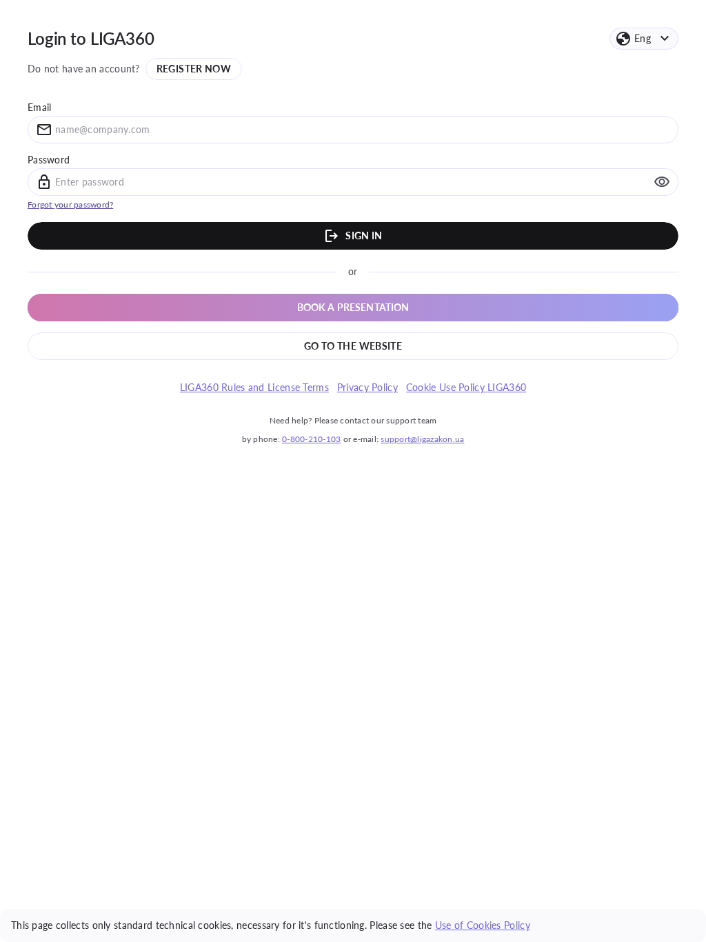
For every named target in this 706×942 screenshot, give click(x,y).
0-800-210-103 (311, 439)
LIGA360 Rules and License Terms (254, 387)
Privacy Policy (367, 387)
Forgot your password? (70, 204)
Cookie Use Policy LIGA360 (466, 387)
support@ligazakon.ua (422, 439)
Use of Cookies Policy (482, 925)
